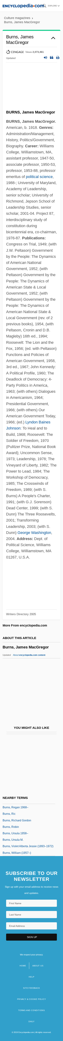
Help (31, 977)
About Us (37, 966)
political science (39, 176)
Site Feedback (31, 988)
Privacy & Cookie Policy (31, 999)
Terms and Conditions (31, 1010)
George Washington (34, 532)
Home (23, 966)
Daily (31, 1021)
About (29, 655)
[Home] (23, 5)
